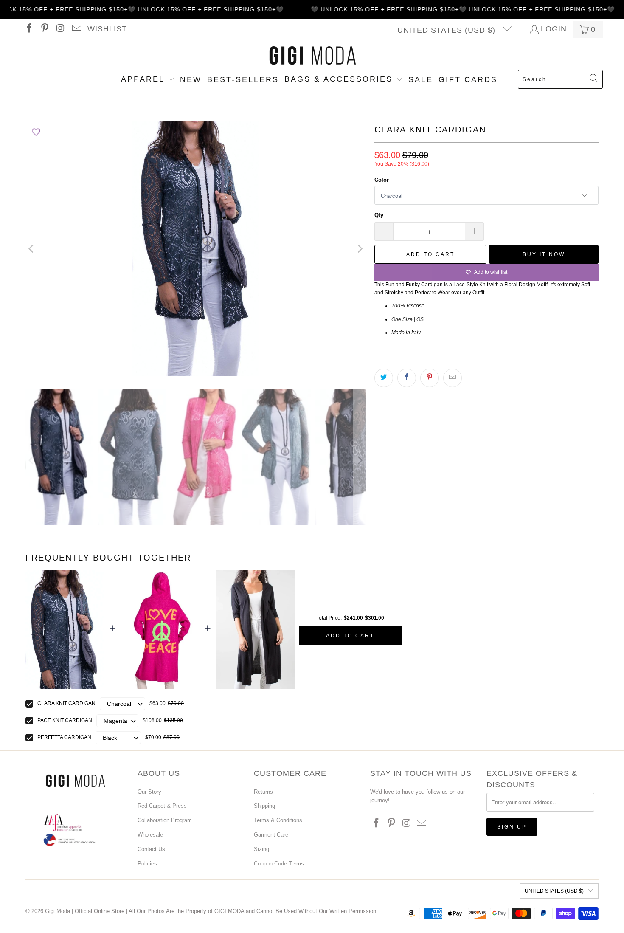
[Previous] (32, 248)
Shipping (264, 806)
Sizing (261, 849)
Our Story (149, 792)
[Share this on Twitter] (383, 378)
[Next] (359, 248)
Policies (147, 863)
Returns (263, 792)
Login (554, 29)
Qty (378, 215)
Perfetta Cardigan (64, 737)
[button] (147, 80)
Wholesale (150, 835)
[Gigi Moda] (312, 56)
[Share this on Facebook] (406, 378)
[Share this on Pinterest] (429, 378)
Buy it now (544, 254)
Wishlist (107, 29)
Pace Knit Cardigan (64, 720)
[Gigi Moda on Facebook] (28, 29)
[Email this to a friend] (452, 378)
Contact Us (151, 849)
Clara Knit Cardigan (66, 703)
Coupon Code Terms (279, 863)
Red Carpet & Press (162, 806)
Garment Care (271, 835)
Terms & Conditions (278, 820)
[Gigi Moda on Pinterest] (44, 29)
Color (381, 180)
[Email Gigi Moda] (75, 29)
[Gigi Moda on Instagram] (60, 29)
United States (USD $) (447, 30)
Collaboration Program (165, 820)
